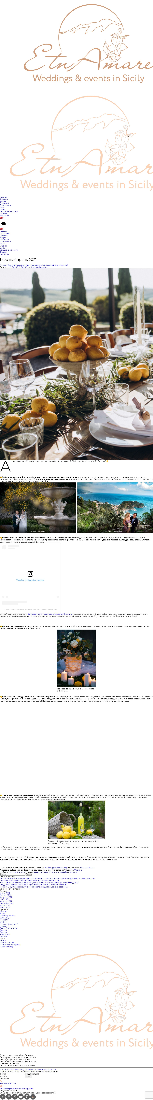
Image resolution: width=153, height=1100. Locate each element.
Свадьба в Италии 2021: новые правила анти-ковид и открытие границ (33, 885)
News (2, 914)
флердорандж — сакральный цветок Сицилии (50, 614)
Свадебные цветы (8, 928)
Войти (3, 940)
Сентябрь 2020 (7, 903)
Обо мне (4, 199)
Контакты (4, 215)
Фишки (3, 936)
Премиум (4, 926)
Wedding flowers (7, 916)
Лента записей (7, 942)
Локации (4, 203)
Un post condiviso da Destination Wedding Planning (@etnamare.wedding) (30, 609)
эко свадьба (61, 872)
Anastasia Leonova (39, 267)
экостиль (72, 872)
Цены (2, 209)
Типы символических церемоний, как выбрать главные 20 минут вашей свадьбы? (39, 883)
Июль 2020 (5, 905)
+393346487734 (87, 868)
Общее (3, 922)
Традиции (5, 934)
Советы (3, 930)
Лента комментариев (10, 945)
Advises (3, 911)
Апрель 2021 (6, 901)
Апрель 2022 (6, 897)
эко (53, 872)
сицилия (46, 872)
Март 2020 (5, 907)
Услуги (3, 201)
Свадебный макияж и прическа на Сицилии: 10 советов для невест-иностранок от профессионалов (47, 879)
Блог (2, 207)
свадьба (38, 872)
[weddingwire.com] (33, 1099)
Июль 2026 (5, 893)
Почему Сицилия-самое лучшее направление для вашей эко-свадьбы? (34, 265)
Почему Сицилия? (17, 872)
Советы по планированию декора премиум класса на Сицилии (30, 881)
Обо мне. (78, 870)
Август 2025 (5, 895)
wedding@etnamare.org (56, 868)
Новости (4, 920)
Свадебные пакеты (9, 211)
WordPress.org (6, 947)
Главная (3, 197)
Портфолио (5, 205)
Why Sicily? (5, 918)
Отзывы (3, 213)
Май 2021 (4, 899)
